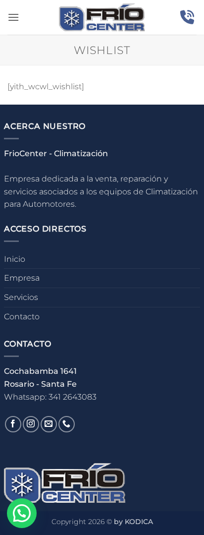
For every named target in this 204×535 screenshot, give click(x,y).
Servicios (21, 297)
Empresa (22, 278)
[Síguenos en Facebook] (13, 424)
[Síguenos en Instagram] (31, 424)
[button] (13, 17)
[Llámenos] (66, 424)
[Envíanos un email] (49, 424)
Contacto (22, 316)
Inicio (14, 259)
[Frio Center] (102, 17)
